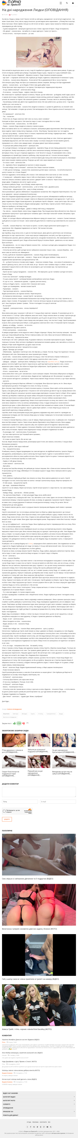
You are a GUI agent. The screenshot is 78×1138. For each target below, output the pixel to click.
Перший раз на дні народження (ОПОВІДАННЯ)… (35, 773)
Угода (29, 1122)
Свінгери (15, 714)
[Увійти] (73, 3)
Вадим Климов (7, 1073)
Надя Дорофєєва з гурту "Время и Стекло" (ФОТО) (19, 1061)
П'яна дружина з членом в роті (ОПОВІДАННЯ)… (12, 751)
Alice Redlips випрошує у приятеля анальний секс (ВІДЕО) (22, 1053)
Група (33, 714)
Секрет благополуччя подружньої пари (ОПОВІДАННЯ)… (10, 774)
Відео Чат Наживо (10, 1093)
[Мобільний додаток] (27, 1126)
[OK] (40, 1126)
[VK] (34, 1126)
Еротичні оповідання (9, 717)
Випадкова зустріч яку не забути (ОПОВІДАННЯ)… (62, 773)
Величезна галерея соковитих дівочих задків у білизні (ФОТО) (29, 929)
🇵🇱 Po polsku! (13, 15)
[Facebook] (30, 1126)
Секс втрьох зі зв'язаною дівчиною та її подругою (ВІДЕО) (27, 878)
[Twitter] (37, 1126)
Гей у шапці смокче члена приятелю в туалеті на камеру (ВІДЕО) (30, 979)
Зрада (61, 714)
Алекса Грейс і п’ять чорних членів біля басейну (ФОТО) (26, 1029)
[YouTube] (47, 1126)
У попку (40, 714)
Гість (3, 1042)
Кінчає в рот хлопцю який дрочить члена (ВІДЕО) (19, 1079)
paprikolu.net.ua (53, 362)
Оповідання (8, 1108)
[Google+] (44, 1126)
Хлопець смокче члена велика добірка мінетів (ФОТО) (21, 1070)
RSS (49, 1122)
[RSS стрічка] (50, 1126)
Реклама (35, 1122)
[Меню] (61, 3)
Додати (7, 819)
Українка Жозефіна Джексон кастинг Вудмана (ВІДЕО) (20, 1039)
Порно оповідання (14, 709)
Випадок (24, 714)
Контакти (43, 1122)
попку (31, 544)
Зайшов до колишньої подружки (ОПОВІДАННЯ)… (38, 750)
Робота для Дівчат (10, 1115)
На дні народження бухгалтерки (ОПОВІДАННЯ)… (64, 751)
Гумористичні (51, 714)
